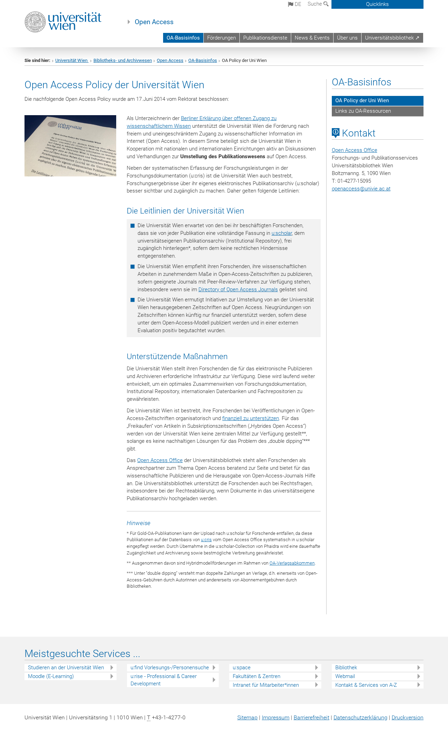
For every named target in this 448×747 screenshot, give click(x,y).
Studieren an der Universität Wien (66, 667)
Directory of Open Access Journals (238, 289)
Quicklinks (377, 4)
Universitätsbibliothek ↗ (392, 38)
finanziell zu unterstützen (250, 418)
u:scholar (282, 233)
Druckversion (408, 717)
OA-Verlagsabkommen (292, 563)
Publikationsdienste (265, 38)
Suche (315, 4)
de (297, 4)
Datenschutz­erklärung (360, 717)
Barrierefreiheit (311, 717)
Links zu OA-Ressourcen (363, 111)
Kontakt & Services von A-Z (366, 685)
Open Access (154, 22)
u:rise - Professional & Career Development (164, 680)
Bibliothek (346, 667)
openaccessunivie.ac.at (361, 189)
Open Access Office (160, 460)
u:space (242, 667)
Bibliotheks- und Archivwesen (122, 60)
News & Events (312, 38)
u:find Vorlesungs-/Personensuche (170, 667)
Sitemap (247, 717)
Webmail (345, 676)
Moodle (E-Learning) (51, 676)
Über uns (347, 38)
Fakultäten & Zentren (256, 676)
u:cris (206, 539)
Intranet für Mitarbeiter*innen (266, 685)
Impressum (275, 717)
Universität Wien (72, 60)
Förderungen (221, 38)
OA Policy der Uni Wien (362, 100)
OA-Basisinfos (183, 38)
